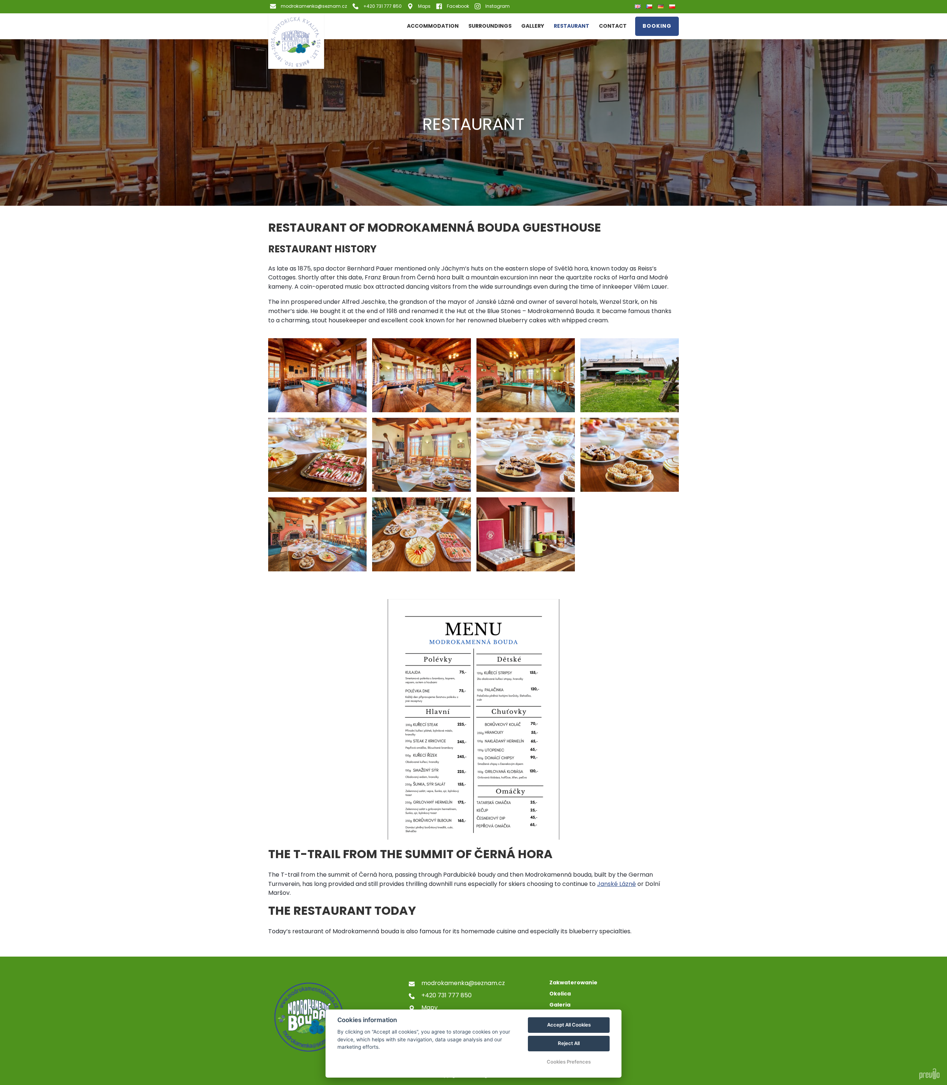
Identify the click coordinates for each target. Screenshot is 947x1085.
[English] (639, 6)
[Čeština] (650, 6)
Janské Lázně (616, 884)
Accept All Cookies (569, 1025)
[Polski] (673, 6)
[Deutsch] (661, 6)
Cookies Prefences (569, 1062)
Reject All (569, 1043)
